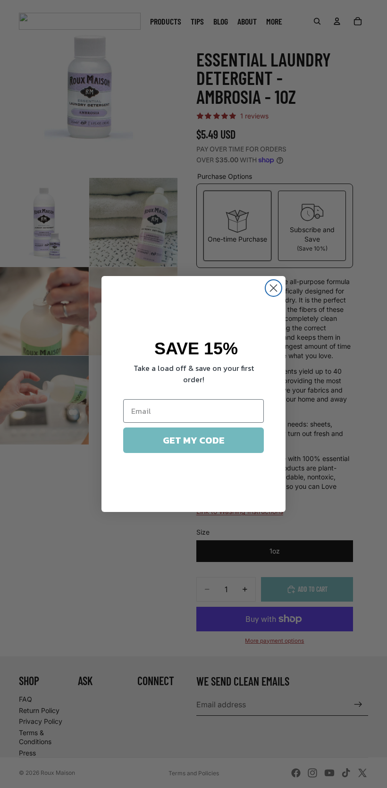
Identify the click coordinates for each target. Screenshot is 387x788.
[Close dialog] (273, 288)
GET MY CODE (194, 440)
